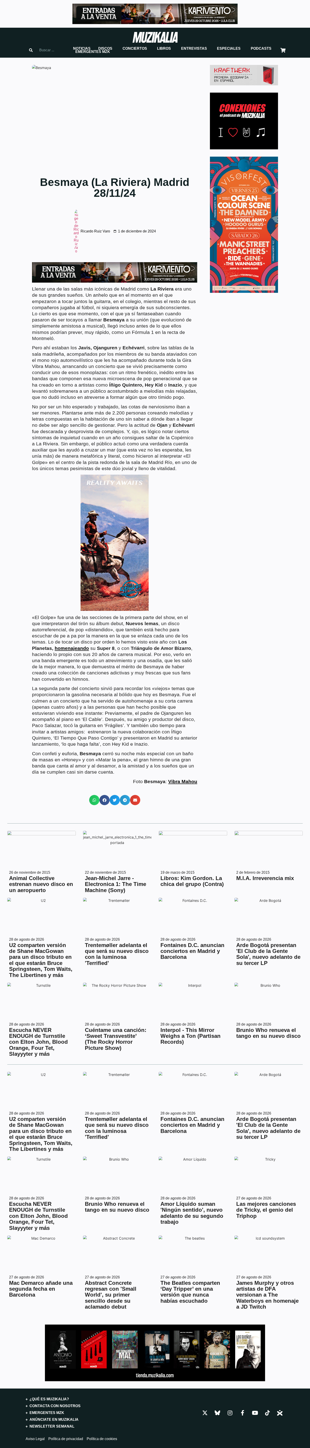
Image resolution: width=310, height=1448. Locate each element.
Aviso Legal (35, 1439)
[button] (82, 48)
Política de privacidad (65, 1439)
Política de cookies (102, 1439)
